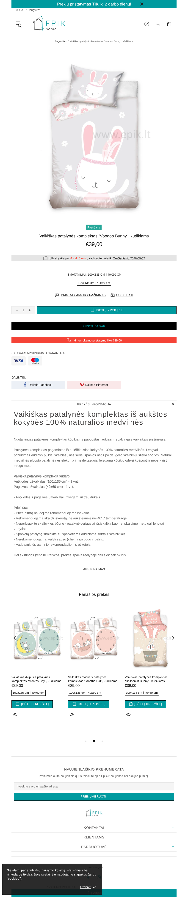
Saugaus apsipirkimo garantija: (38, 353)
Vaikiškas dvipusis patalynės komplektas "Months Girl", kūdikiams (92, 679)
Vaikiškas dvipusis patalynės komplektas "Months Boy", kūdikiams (36, 679)
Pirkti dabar (94, 326)
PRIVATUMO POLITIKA (60, 887)
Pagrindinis (60, 41)
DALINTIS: (18, 377)
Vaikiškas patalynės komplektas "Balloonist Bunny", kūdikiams (146, 679)
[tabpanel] (37, 667)
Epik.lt (49, 24)
